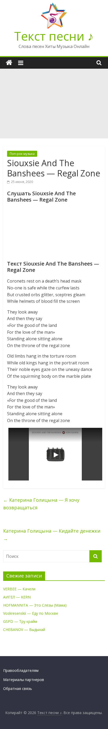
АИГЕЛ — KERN (17, 597)
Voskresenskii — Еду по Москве (30, 613)
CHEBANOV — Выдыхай (24, 629)
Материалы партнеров (23, 679)
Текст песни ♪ (54, 36)
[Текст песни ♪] (9, 62)
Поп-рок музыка (22, 154)
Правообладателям (21, 670)
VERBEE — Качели (19, 588)
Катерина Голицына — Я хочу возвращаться (41, 504)
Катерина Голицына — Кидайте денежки (51, 535)
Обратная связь (17, 688)
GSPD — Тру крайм (20, 621)
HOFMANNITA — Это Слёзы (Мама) (35, 605)
